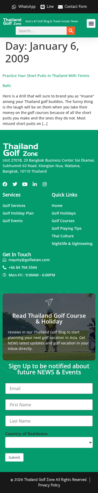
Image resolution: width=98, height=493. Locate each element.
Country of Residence (26, 434)
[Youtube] (24, 184)
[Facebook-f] (5, 184)
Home (57, 205)
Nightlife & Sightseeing (72, 243)
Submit (14, 457)
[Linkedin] (34, 184)
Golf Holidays (64, 213)
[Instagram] (44, 184)
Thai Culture (63, 235)
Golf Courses (63, 220)
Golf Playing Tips (67, 228)
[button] (91, 23)
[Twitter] (15, 184)
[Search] (71, 30)
